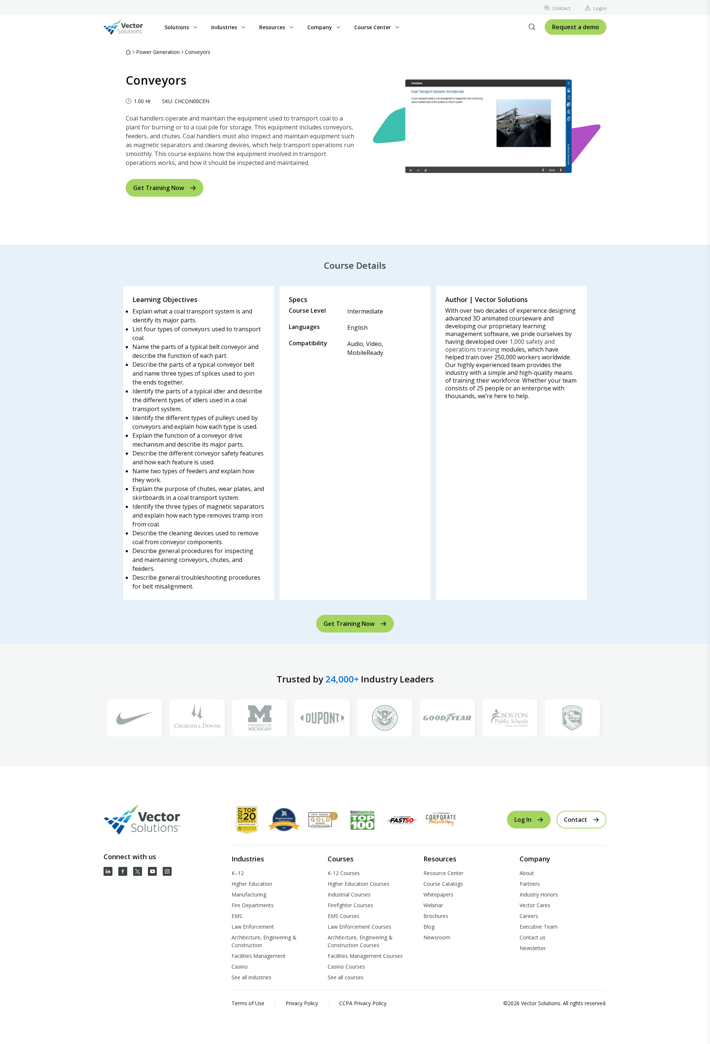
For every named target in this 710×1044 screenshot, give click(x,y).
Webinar (433, 905)
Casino (239, 966)
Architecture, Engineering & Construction (264, 941)
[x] (137, 871)
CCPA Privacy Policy (362, 1003)
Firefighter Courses (350, 905)
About (527, 873)
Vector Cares (535, 905)
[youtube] (152, 871)
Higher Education (251, 883)
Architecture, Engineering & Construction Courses (360, 941)
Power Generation (158, 51)
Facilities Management (258, 955)
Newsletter (533, 948)
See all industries (251, 977)
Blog (429, 926)
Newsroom (436, 937)
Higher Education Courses (358, 883)
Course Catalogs (443, 883)
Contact (561, 8)
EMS (236, 915)
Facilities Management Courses (365, 955)
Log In (522, 820)
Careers (529, 915)
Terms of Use (247, 1003)
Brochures (435, 915)
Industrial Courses (349, 894)
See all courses (346, 977)
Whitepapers (438, 894)
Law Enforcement (252, 926)
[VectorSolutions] (131, 27)
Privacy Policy (301, 1003)
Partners (530, 883)
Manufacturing (248, 894)
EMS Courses (343, 915)
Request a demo (575, 27)
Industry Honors (539, 894)
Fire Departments (252, 905)
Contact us (532, 937)
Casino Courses (346, 966)
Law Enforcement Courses (359, 926)
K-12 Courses (344, 873)
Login (599, 8)
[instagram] (167, 871)
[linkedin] (108, 871)
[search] (532, 27)
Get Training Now (158, 188)
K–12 (237, 873)
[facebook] (122, 871)
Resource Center (443, 873)
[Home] (128, 52)
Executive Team (539, 926)
